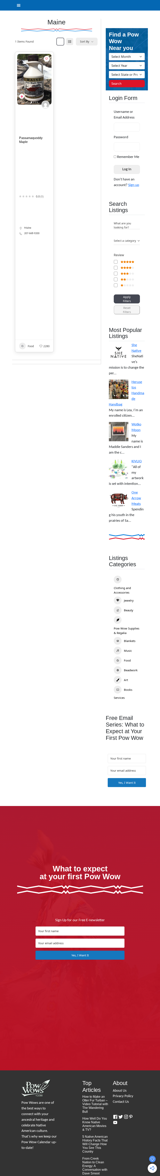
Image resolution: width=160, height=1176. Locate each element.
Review (119, 255)
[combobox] (127, 241)
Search (116, 83)
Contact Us (121, 1102)
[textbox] (125, 241)
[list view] (70, 41)
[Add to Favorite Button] (47, 59)
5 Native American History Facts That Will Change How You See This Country (95, 1144)
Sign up (133, 185)
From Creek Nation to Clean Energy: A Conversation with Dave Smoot (94, 1166)
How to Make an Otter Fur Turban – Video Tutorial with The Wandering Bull (95, 1104)
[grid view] (60, 41)
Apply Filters (127, 299)
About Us (119, 1091)
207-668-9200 (31, 233)
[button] (22, 79)
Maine (27, 227)
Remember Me (127, 157)
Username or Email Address (124, 114)
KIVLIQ (137, 461)
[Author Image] (45, 105)
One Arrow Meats (136, 498)
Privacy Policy (123, 1096)
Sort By (84, 41)
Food (31, 346)
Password (121, 137)
